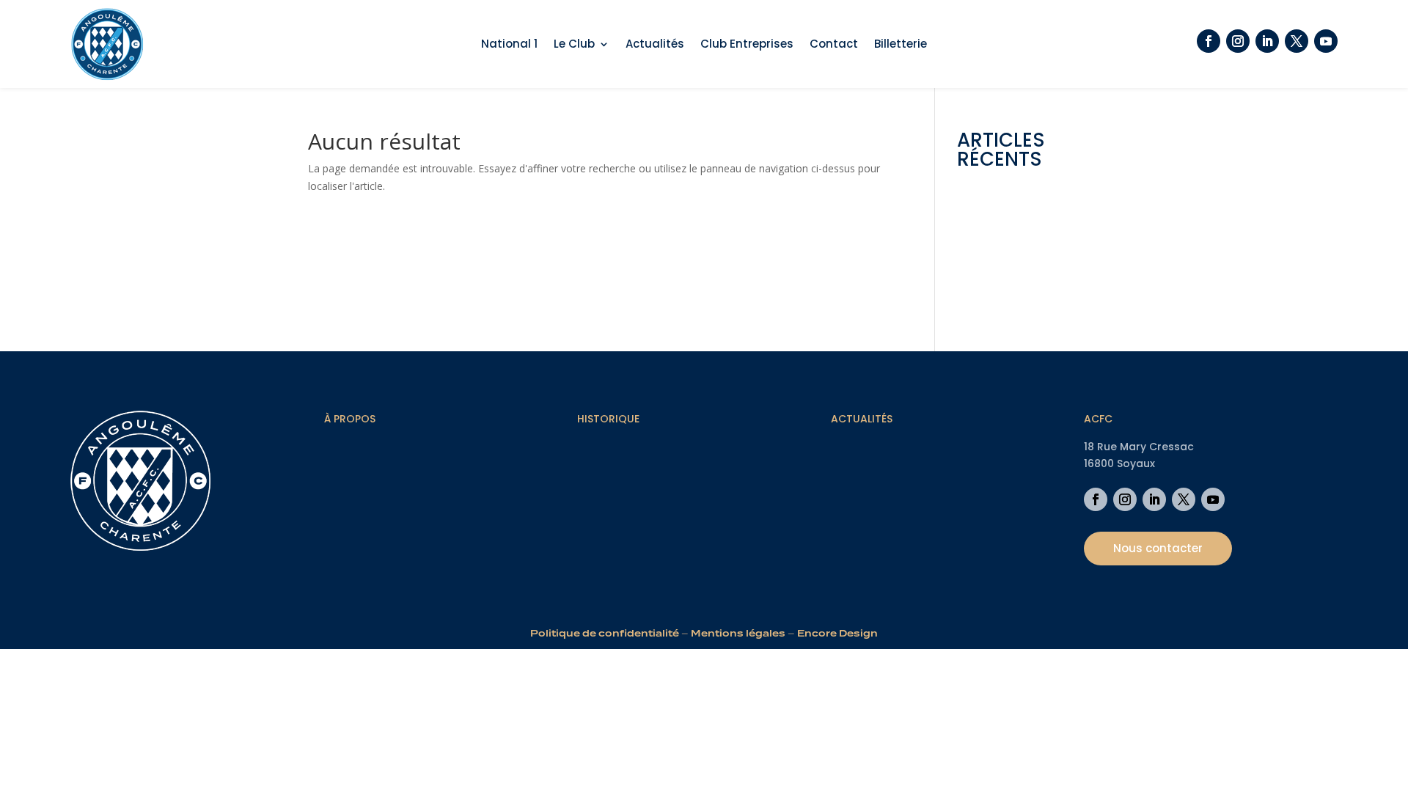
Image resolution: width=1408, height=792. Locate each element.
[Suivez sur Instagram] (1238, 41)
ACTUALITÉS (861, 418)
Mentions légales (738, 633)
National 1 (509, 45)
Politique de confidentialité (604, 633)
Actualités (655, 45)
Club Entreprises (746, 45)
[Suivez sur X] (1296, 41)
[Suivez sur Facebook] (1208, 41)
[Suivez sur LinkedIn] (1267, 41)
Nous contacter (1158, 548)
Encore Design (837, 633)
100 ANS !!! (982, 292)
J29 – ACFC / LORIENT (1010, 247)
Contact (834, 45)
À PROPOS (349, 418)
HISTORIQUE (608, 418)
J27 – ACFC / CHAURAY (1011, 269)
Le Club (574, 45)
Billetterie (900, 45)
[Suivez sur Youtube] (1326, 41)
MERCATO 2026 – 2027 (1012, 225)
